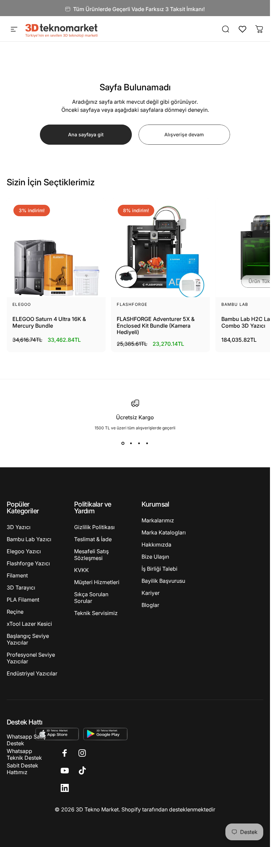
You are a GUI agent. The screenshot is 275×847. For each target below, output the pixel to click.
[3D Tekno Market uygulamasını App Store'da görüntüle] (56, 734)
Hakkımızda (156, 544)
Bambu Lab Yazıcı (29, 539)
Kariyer (151, 593)
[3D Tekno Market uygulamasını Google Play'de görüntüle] (105, 734)
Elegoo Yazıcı (24, 551)
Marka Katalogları (164, 532)
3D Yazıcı (19, 527)
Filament (17, 575)
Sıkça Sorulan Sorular (91, 597)
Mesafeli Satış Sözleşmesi (91, 554)
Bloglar (150, 605)
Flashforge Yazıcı (28, 563)
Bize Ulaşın (155, 556)
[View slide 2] (131, 443)
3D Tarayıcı (21, 587)
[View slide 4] (147, 443)
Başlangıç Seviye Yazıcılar (28, 639)
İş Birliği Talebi (159, 568)
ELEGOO (21, 304)
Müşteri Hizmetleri (96, 582)
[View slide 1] (123, 443)
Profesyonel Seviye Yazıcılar (31, 658)
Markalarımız (158, 520)
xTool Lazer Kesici (29, 623)
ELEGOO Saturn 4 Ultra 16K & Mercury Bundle (49, 322)
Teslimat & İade (93, 539)
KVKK (81, 570)
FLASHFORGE (132, 304)
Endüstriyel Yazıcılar (32, 673)
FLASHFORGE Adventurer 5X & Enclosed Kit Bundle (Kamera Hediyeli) (156, 325)
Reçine (15, 611)
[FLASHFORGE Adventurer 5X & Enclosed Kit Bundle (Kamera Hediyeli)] (160, 247)
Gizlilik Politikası (94, 527)
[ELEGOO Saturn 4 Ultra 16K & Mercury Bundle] (56, 247)
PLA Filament (23, 599)
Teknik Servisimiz (96, 613)
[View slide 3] (139, 443)
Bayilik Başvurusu (163, 580)
